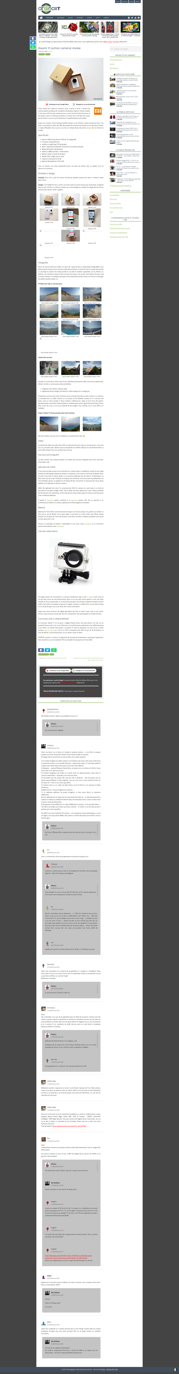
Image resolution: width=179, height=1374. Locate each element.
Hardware (41, 54)
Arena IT (50, 8)
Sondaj (112, 64)
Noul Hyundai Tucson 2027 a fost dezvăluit (127, 97)
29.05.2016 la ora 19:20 (53, 1278)
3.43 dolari (60, 526)
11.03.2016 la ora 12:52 (53, 1010)
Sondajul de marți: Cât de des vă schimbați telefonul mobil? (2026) (127, 79)
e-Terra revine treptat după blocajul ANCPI (127, 141)
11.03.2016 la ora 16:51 (53, 1084)
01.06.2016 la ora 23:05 (57, 1344)
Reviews (48, 54)
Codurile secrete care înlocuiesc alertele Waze (126, 91)
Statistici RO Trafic (112, 1369)
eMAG (105, 42)
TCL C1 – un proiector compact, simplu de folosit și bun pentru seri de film (128, 168)
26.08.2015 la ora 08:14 (53, 712)
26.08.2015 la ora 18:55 (57, 867)
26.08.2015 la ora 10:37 (57, 828)
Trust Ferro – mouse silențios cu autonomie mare (126, 173)
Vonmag (116, 42)
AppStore (74, 500)
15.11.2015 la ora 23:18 (53, 967)
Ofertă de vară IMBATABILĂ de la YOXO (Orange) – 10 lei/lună (130, 35)
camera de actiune (43, 654)
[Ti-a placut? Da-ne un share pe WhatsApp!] (33, 47)
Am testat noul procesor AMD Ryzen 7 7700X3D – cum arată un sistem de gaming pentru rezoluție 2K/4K (48, 36)
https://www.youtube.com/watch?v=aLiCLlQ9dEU (69, 1126)
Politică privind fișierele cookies (120, 228)
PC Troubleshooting (116, 208)
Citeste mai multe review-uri (121, 185)
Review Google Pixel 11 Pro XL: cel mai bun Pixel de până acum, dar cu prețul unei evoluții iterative (110, 36)
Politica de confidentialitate (118, 233)
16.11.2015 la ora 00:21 (57, 988)
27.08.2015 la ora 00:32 (57, 909)
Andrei (49, 1276)
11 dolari (90, 597)
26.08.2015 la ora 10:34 (53, 748)
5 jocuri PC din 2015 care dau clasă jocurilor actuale (69, 35)
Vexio (110, 42)
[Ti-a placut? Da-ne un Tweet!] (33, 43)
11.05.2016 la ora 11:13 (57, 1230)
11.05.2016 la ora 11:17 (57, 1251)
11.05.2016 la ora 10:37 (57, 1166)
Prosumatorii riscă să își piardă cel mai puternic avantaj (89, 35)
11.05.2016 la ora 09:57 (53, 1141)
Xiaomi (51, 654)
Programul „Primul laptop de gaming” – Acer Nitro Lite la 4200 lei (128, 179)
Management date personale (119, 237)
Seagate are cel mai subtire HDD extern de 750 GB (52, 658)
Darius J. (53, 724)
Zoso (111, 212)
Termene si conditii (116, 224)
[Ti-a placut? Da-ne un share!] (33, 38)
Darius (103, 1369)
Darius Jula (113, 199)
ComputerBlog (114, 195)
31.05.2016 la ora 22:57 (57, 1295)
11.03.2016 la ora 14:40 (57, 1062)
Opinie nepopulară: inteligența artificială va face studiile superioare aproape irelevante (127, 86)
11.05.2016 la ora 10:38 (57, 1185)
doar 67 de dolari (50, 630)
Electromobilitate (115, 203)
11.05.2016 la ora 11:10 (57, 1204)
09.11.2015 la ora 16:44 (57, 945)
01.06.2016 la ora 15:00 (53, 1324)
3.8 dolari (88, 524)
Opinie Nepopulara (116, 60)
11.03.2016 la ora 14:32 (57, 1037)
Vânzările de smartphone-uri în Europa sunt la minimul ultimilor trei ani (128, 123)
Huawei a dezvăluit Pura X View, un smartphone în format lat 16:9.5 (127, 117)
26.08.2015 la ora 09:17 (57, 726)
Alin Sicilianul (55, 1183)
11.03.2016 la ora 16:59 (53, 1110)
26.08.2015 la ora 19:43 (57, 888)
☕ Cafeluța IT (114, 68)
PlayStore (50, 500)
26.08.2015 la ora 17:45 (53, 852)
